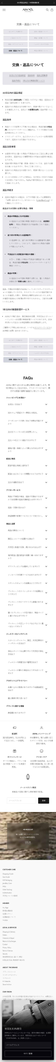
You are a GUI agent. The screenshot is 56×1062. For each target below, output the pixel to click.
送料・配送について (41, 31)
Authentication (7, 892)
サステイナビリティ (10, 975)
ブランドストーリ (9, 972)
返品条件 (31, 75)
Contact (5, 944)
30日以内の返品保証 (17, 75)
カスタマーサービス (42, 327)
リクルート (7, 978)
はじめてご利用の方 (15, 31)
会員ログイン (7, 914)
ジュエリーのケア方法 (41, 44)
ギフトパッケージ (14, 757)
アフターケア (41, 757)
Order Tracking (7, 889)
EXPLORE (28, 842)
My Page (5, 907)
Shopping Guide (8, 874)
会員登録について (9, 917)
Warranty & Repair (8, 938)
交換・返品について (15, 51)
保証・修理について (41, 38)
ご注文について (15, 38)
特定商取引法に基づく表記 (12, 957)
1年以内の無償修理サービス (34, 80)
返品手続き (16, 80)
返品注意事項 (42, 75)
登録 (43, 800)
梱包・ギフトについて (15, 44)
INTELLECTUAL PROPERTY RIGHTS (13, 960)
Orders (5, 935)
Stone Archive (7, 984)
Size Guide (6, 877)
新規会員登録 (7, 911)
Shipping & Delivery (9, 932)
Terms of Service (8, 950)
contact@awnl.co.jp (43, 200)
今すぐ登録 (28, 1053)
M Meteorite (6, 981)
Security (5, 954)
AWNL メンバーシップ (42, 733)
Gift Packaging (7, 880)
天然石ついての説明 (10, 896)
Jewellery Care (7, 883)
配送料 (14, 733)
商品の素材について (41, 51)
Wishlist (5, 920)
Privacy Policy (7, 947)
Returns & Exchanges (9, 941)
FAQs (4, 886)
